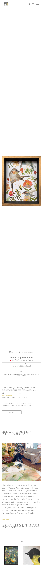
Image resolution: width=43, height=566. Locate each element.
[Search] (29, 4)
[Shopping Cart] (33, 4)
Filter (21, 541)
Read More (6, 519)
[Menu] (37, 4)
